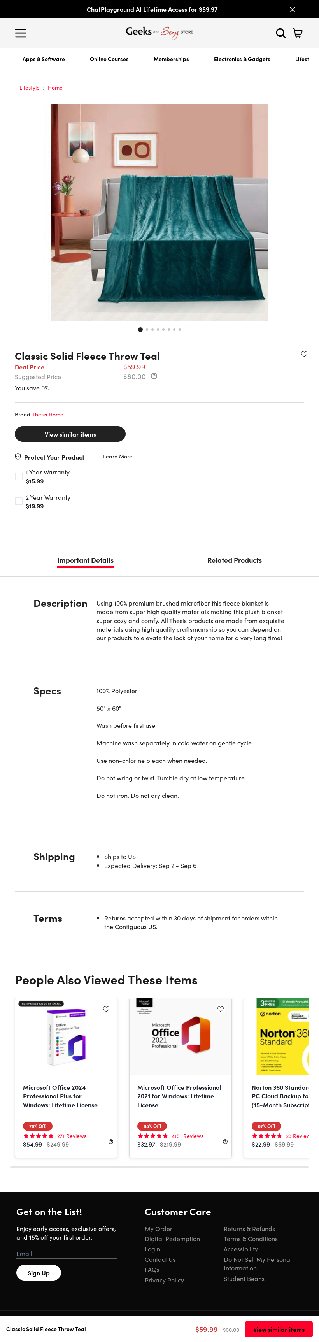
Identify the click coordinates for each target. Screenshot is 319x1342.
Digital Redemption (172, 1238)
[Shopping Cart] (297, 33)
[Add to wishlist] (304, 353)
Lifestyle (29, 87)
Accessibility (241, 1248)
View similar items (70, 434)
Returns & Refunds (249, 1228)
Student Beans (244, 1278)
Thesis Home (47, 414)
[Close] (292, 10)
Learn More (117, 456)
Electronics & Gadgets (242, 59)
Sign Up (39, 1272)
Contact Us (160, 1259)
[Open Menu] (22, 33)
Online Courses (109, 59)
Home (55, 87)
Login (152, 1248)
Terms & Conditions (251, 1238)
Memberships (171, 59)
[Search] (281, 33)
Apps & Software (44, 59)
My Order (158, 1228)
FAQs (152, 1269)
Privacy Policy (164, 1279)
